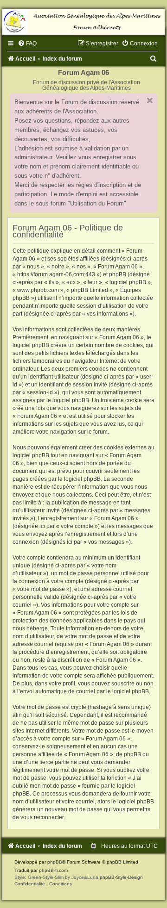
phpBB (54, 861)
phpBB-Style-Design (121, 877)
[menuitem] (27, 43)
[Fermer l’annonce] (150, 100)
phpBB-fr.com (53, 870)
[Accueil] (83, 22)
